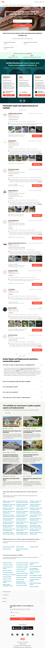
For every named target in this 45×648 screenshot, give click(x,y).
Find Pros (22, 25)
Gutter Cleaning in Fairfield (8, 546)
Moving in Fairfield (20, 579)
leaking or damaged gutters (28, 368)
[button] (11, 129)
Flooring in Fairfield (20, 571)
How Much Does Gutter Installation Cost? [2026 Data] (32, 431)
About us (4, 601)
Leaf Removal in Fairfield (21, 585)
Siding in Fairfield (19, 546)
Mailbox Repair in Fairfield (21, 575)
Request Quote (37, 135)
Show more (40, 153)
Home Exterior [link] (5, 5)
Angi (24, 476)
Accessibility (22, 643)
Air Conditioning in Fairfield (22, 565)
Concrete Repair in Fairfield (22, 567)
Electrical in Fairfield (7, 570)
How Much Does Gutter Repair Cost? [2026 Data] (12, 431)
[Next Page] (31, 354)
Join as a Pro (37, 2)
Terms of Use (19, 642)
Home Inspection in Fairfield (35, 575)
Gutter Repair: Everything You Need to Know (32, 479)
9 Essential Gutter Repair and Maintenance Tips (30, 455)
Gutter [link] (14, 5)
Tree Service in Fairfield (8, 565)
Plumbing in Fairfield (7, 562)
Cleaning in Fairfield (7, 576)
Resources (5, 598)
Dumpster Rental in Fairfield (22, 562)
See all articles (8, 413)
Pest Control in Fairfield (8, 572)
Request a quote (8, 95)
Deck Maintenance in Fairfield (9, 574)
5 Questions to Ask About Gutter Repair (11, 479)
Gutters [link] (10, 5)
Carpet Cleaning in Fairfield (22, 573)
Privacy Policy (25, 642)
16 (28, 353)
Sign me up (22, 618)
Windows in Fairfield (34, 586)
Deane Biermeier (26, 428)
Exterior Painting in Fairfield (35, 566)
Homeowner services (6, 591)
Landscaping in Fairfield (21, 569)
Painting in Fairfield (34, 546)
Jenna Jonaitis (6, 476)
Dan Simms (5, 428)
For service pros (6, 595)
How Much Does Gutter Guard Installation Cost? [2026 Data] (10, 455)
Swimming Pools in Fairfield (35, 577)
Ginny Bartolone (27, 452)
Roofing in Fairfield (7, 549)
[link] (4, 92)
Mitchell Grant (6, 452)
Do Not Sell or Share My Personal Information (22, 645)
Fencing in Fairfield (7, 579)
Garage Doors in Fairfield (21, 577)
